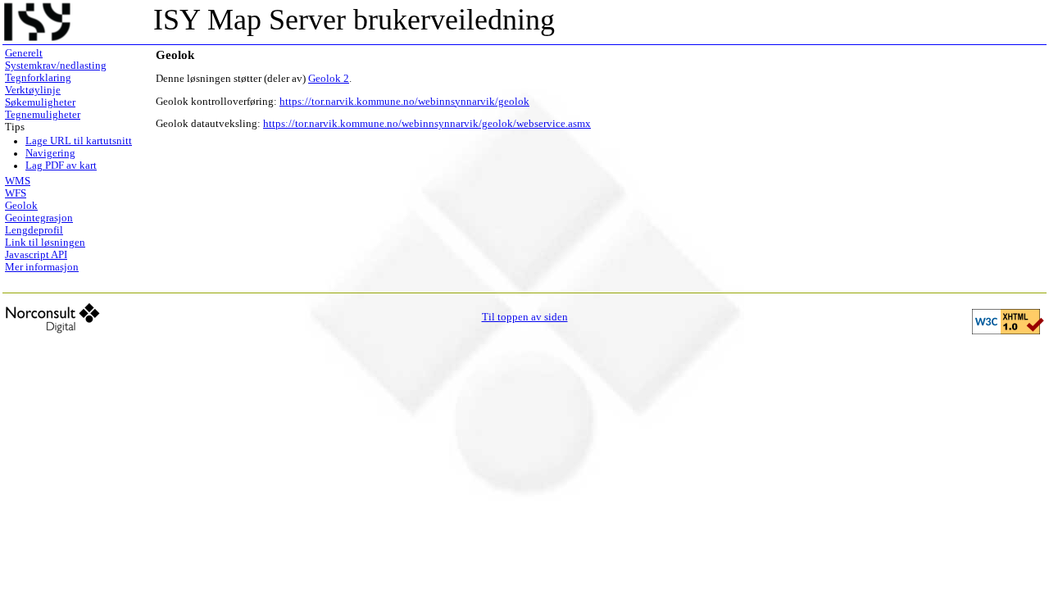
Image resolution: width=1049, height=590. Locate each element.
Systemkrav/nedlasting (56, 65)
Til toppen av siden (525, 317)
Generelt (24, 53)
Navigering (50, 153)
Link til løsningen (45, 242)
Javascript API (36, 255)
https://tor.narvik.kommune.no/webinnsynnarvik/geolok (404, 101)
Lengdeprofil (34, 230)
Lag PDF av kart (61, 165)
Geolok (21, 205)
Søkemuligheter (40, 102)
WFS (15, 193)
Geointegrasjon (39, 218)
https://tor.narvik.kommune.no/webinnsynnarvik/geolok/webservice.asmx (427, 123)
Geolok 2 (328, 78)
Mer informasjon (42, 267)
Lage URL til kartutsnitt (78, 141)
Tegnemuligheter (42, 114)
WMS (17, 181)
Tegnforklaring (38, 78)
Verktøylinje (33, 90)
